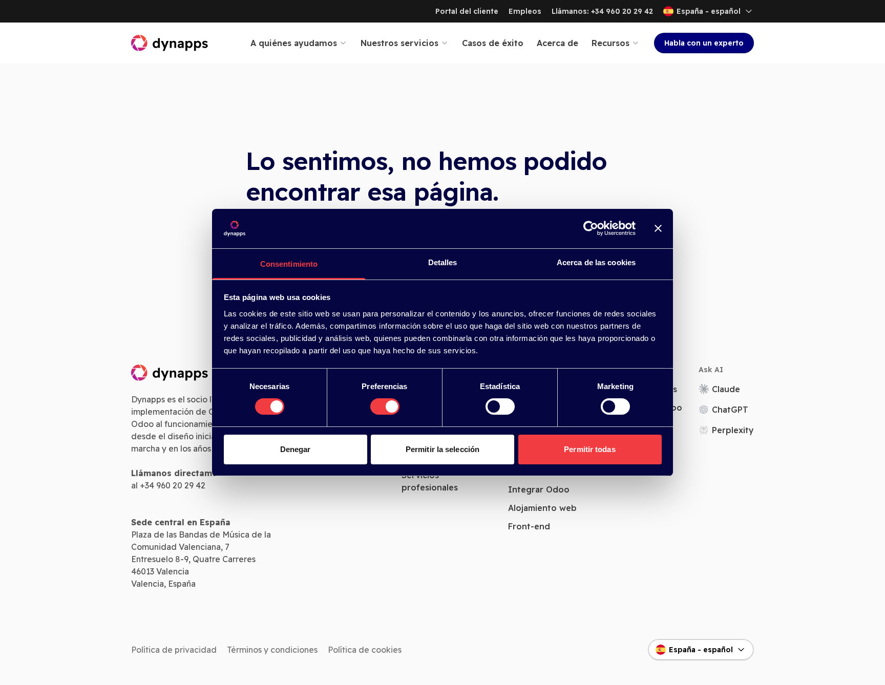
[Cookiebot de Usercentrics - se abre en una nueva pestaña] (591, 228)
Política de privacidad (174, 650)
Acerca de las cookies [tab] (596, 262)
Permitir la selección (442, 449)
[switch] (384, 406)
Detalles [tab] (442, 262)
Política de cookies (365, 650)
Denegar (295, 449)
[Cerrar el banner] (658, 228)
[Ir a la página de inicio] (170, 43)
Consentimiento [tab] (289, 264)
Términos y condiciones (272, 650)
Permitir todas (589, 449)
